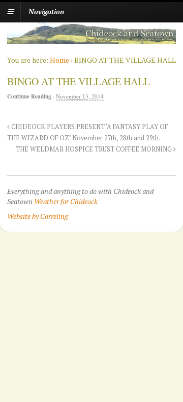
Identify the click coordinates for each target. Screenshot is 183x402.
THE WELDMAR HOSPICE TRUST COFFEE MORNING (94, 149)
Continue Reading (29, 96)
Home (59, 60)
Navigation (46, 11)
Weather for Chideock (66, 201)
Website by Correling (37, 216)
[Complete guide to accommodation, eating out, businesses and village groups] (91, 38)
